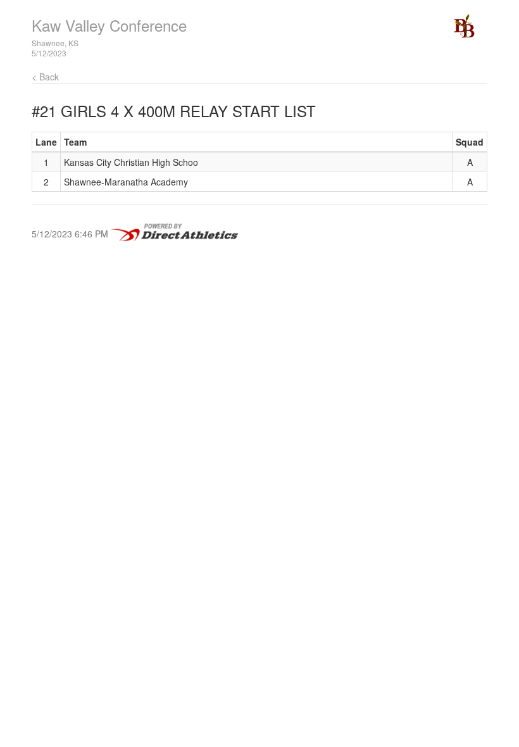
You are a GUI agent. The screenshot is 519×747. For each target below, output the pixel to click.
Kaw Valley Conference (109, 25)
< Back (45, 76)
